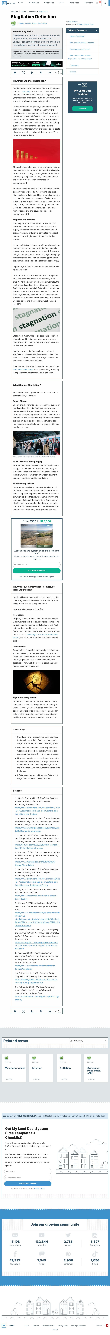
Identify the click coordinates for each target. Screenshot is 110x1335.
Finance (32, 11)
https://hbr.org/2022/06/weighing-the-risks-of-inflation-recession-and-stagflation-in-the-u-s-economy (36, 945)
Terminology (42, 23)
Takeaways (74, 65)
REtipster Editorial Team (85, 24)
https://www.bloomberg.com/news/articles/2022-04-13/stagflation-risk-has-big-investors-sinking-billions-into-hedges (37, 811)
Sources (73, 72)
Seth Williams (73, 22)
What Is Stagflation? (77, 36)
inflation (26, 91)
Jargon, (34, 23)
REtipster (14, 11)
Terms (23, 11)
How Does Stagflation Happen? (82, 43)
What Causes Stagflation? (80, 49)
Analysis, (28, 23)
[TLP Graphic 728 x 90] (37, 64)
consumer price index (23, 369)
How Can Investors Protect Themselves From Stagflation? (80, 57)
